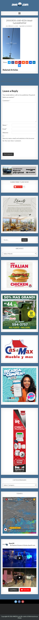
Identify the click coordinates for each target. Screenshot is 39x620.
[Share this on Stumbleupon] (26, 62)
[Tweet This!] (9, 62)
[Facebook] (19, 601)
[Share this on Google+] (16, 62)
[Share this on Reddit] (23, 62)
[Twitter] (15, 601)
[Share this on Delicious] (19, 65)
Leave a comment (26, 26)
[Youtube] (22, 601)
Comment (6, 100)
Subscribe (26, 590)
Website (5, 132)
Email (5, 129)
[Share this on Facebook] (12, 62)
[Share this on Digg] (30, 62)
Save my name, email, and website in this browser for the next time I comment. (18, 139)
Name (5, 125)
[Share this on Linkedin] (34, 62)
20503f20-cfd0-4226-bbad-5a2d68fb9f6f (19, 21)
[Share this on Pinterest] (19, 62)
